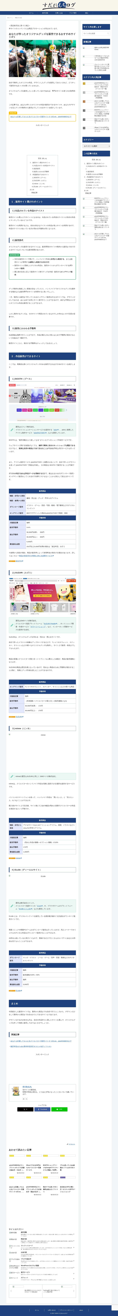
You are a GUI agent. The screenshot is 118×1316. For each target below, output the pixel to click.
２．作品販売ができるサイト (39, 174)
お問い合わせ (52, 1310)
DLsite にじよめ (25, 909)
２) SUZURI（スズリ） (39, 180)
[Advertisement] (42, 140)
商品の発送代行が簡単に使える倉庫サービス (35, 556)
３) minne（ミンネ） (39, 183)
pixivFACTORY (39, 433)
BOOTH (19, 561)
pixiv (55, 430)
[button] (108, 33)
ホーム (37, 1310)
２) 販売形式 (36, 168)
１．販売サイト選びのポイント (40, 162)
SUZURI (19, 717)
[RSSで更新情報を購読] (26, 1099)
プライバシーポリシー (66, 1310)
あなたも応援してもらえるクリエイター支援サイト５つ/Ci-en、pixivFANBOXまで (40, 117)
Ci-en (39, 906)
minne (18, 858)
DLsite (18, 991)
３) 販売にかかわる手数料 (40, 171)
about (81, 1310)
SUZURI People (50, 624)
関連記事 (34, 192)
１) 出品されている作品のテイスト (43, 165)
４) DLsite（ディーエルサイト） (42, 186)
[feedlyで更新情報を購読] (23, 1099)
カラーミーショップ (38, 627)
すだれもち (27, 1087)
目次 (39, 158)
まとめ (32, 189)
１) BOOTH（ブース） (39, 177)
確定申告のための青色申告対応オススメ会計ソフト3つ (31, 1046)
